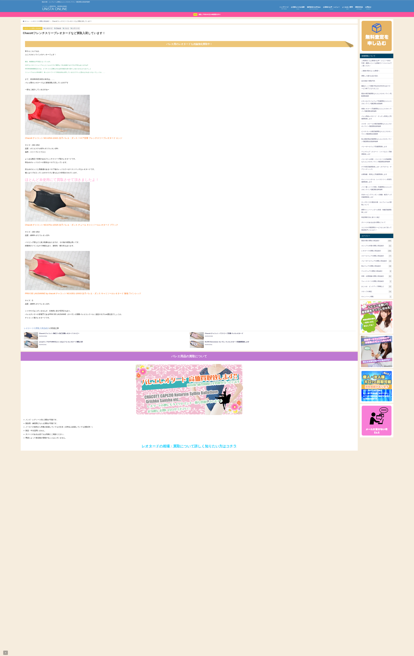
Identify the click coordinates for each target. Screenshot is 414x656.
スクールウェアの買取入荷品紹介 (376, 256)
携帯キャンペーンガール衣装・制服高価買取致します (376, 211)
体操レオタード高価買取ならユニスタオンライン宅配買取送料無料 (376, 110)
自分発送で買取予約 (368, 81)
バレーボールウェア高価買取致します (374, 146)
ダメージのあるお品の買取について (373, 222)
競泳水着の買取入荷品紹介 (376, 241)
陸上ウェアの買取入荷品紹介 (376, 266)
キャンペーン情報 (376, 296)
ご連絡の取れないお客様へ (370, 71)
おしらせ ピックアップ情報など (376, 286)
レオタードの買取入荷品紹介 (33, 28)
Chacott (58, 28)
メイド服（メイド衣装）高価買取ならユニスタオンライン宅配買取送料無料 (376, 188)
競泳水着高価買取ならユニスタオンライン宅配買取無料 (376, 95)
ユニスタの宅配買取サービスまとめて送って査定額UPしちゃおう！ (376, 229)
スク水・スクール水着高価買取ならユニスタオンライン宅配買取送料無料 (376, 125)
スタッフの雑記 (376, 291)
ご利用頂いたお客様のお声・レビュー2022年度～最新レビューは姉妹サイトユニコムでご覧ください (376, 63)
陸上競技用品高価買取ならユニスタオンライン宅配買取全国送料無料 (376, 140)
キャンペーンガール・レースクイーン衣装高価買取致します (376, 180)
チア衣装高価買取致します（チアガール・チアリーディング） (376, 168)
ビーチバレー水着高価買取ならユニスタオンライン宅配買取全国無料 (376, 133)
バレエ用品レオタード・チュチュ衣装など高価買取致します (376, 117)
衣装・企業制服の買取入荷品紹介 (376, 276)
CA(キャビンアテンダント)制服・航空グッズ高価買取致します (376, 196)
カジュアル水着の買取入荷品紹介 (376, 246)
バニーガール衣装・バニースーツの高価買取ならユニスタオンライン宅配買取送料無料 (376, 160)
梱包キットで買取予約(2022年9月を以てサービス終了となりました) (375, 87)
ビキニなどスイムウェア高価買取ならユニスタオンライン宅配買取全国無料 (376, 102)
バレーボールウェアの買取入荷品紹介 (376, 261)
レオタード (48, 28)
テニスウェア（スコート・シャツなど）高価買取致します (376, 153)
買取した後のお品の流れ (369, 76)
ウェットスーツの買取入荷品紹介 (376, 281)
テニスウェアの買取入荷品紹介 (376, 271)
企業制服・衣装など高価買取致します (374, 174)
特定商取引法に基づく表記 (370, 217)
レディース (75, 28)
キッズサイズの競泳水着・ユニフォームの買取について (376, 203)
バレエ (67, 28)
